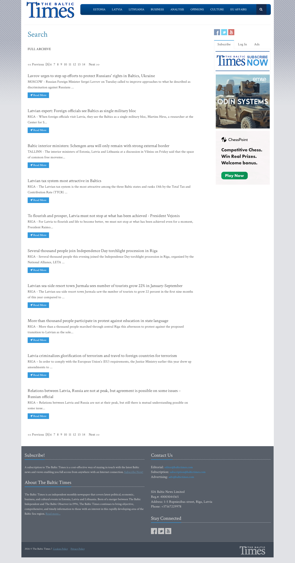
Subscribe (224, 44)
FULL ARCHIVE (39, 49)
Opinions (197, 9)
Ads (257, 44)
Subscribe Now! (133, 472)
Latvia (117, 9)
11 (70, 64)
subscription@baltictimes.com (188, 472)
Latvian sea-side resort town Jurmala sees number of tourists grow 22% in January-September (105, 286)
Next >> (94, 64)
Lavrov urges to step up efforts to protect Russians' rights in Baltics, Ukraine (91, 76)
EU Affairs (238, 9)
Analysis (177, 9)
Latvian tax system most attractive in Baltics (64, 181)
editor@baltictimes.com (179, 467)
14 (83, 64)
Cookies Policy (60, 548)
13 (79, 64)
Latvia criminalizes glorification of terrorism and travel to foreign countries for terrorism (102, 355)
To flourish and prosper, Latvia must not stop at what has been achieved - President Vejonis (104, 216)
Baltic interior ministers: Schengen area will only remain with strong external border (98, 146)
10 (65, 64)
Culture (217, 9)
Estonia (99, 9)
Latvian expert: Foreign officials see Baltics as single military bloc (82, 111)
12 (74, 64)
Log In (242, 44)
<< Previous (36, 64)
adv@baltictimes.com (181, 477)
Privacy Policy (78, 548)
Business (157, 9)
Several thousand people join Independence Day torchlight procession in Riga (92, 251)
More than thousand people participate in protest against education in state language (98, 321)
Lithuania (136, 9)
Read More (39, 95)
